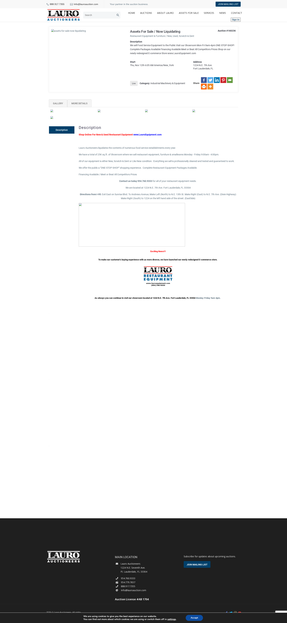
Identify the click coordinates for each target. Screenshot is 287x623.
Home (131, 12)
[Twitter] (210, 80)
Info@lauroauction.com (86, 4)
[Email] (230, 80)
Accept (194, 617)
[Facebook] (204, 80)
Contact (236, 12)
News (222, 12)
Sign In (235, 19)
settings (171, 619)
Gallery (58, 103)
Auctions (146, 12)
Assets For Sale (189, 12)
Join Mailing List (228, 4)
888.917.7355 (57, 4)
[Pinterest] (223, 80)
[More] (210, 86)
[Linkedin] (217, 80)
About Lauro (165, 12)
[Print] (204, 86)
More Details (79, 103)
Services (209, 12)
